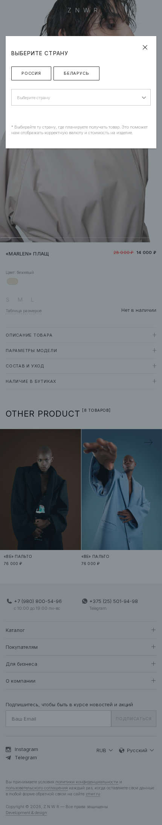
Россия (31, 73)
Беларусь (76, 73)
